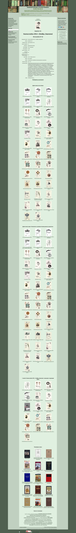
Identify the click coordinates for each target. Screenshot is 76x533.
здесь (48, 13)
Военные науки (38, 20)
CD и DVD (10, 26)
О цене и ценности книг (12, 32)
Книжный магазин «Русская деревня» (38, 7)
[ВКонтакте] (58, 27)
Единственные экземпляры (62, 44)
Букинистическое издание (12, 23)
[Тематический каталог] (62, 39)
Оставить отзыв (11, 42)
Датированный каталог (12, 20)
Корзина (9, 34)
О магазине (10, 40)
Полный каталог (11, 19)
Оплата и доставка (11, 33)
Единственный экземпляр (12, 24)
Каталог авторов (11, 22)
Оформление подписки (12, 37)
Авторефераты (10, 25)
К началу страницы (23, 527)
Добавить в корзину (38, 79)
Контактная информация (12, 41)
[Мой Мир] (61, 27)
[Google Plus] (63, 27)
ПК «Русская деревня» (53, 527)
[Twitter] (60, 27)
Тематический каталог (12, 21)
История (38, 19)
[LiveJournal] (62, 27)
